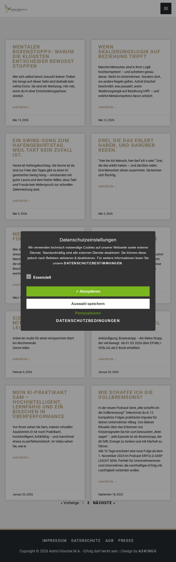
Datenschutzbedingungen (88, 321)
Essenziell (42, 277)
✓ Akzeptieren (88, 291)
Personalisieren (88, 313)
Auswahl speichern (88, 304)
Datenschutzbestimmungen (93, 263)
